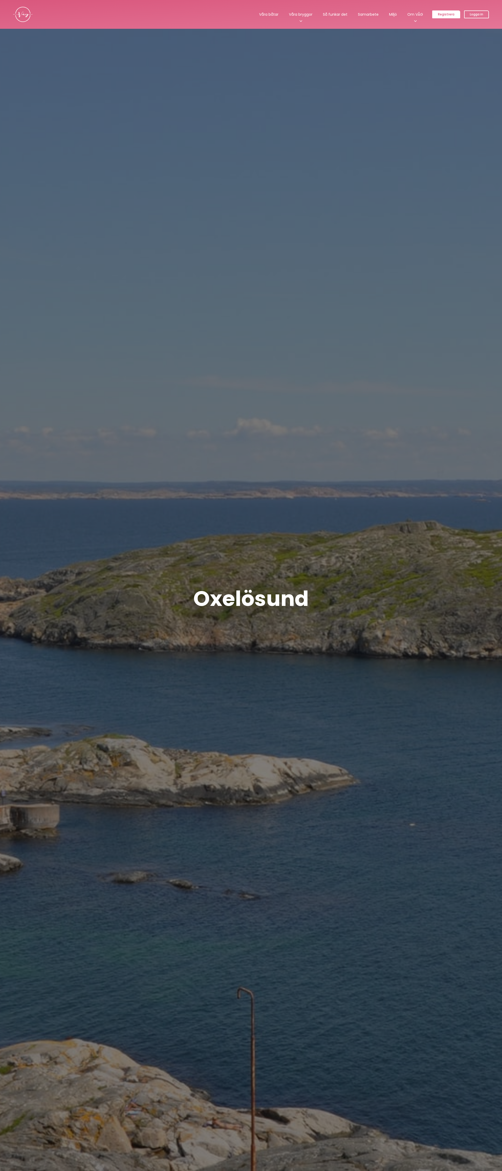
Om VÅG (415, 14)
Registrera (446, 14)
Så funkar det (335, 14)
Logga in (476, 14)
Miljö (393, 14)
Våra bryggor (300, 14)
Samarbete (368, 14)
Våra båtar (268, 14)
